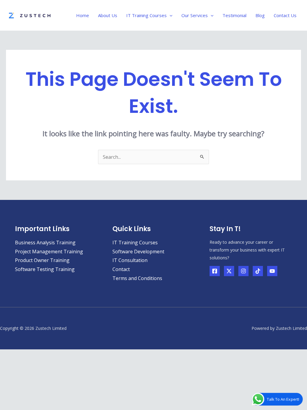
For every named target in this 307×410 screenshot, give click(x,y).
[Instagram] (243, 271)
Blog (260, 15)
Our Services (194, 15)
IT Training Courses (146, 15)
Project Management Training (49, 251)
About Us (107, 15)
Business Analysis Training (45, 242)
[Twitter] (229, 271)
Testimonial (234, 15)
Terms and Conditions (137, 278)
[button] (169, 15)
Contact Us (285, 15)
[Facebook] (215, 271)
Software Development (138, 251)
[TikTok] (258, 271)
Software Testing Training (45, 269)
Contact (121, 269)
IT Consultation (130, 260)
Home (82, 15)
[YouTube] (272, 271)
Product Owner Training (42, 260)
